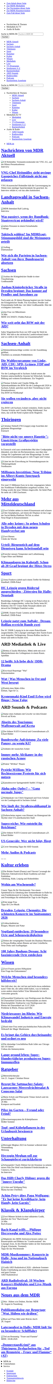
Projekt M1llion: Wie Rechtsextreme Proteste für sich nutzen (23, 773)
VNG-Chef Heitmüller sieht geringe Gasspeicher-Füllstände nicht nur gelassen (26, 176)
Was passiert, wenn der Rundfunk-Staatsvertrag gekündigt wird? (25, 218)
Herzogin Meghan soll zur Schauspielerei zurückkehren (21, 1157)
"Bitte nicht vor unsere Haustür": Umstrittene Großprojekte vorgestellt (24, 440)
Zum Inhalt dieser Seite (16, 3)
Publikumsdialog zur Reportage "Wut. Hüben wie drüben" (23, 1311)
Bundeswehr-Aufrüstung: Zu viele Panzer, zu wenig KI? (24, 741)
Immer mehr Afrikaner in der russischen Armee (22, 756)
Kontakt (10, 1371)
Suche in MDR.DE (9, 34)
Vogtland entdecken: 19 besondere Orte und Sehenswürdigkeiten (25, 933)
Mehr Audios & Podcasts (18, 852)
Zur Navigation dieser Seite (18, 8)
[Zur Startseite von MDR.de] (7, 20)
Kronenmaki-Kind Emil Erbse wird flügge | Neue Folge (26, 698)
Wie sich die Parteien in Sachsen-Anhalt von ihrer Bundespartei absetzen (24, 259)
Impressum (11, 1373)
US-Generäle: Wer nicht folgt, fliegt (26, 841)
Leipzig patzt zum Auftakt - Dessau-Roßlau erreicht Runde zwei (26, 622)
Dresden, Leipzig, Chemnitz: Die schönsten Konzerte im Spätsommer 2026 (26, 913)
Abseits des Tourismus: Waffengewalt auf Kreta (18, 723)
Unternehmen (9, 1364)
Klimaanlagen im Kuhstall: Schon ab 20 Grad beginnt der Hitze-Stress (26, 564)
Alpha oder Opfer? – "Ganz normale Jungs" (20, 790)
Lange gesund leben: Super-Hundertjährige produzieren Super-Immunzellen (26, 1058)
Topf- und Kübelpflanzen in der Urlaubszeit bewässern (23, 1129)
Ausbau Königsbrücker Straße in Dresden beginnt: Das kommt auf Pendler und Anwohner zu (24, 290)
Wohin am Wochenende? (18, 884)
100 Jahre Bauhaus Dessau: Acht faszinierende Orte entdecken (23, 953)
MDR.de (10, 144)
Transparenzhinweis (15, 1378)
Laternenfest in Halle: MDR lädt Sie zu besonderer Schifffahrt (26, 1329)
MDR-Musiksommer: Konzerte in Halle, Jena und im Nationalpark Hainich (25, 1258)
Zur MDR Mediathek (16, 6)
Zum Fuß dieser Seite (16, 13)
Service (6, 1366)
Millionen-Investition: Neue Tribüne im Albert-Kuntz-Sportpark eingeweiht (26, 475)
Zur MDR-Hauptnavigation (18, 10)
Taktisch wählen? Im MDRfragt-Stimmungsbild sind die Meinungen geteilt (25, 237)
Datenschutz (12, 1376)
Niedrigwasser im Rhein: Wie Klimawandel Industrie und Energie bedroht (26, 1017)
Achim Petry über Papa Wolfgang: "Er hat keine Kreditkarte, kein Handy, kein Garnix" (25, 1199)
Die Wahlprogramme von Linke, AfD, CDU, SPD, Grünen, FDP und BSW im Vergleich (25, 364)
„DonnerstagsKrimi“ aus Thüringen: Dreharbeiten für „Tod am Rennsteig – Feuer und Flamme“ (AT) (26, 1350)
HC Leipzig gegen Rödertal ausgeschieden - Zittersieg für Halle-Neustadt (26, 591)
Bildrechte (11, 1380)
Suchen (5, 37)
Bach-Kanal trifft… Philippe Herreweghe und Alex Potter (21, 1231)
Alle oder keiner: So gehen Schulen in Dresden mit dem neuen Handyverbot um (25, 527)
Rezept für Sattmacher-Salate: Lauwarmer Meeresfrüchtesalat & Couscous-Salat (25, 1087)
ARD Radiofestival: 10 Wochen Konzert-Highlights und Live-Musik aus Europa (26, 1284)
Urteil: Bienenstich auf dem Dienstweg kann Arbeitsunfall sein (25, 546)
